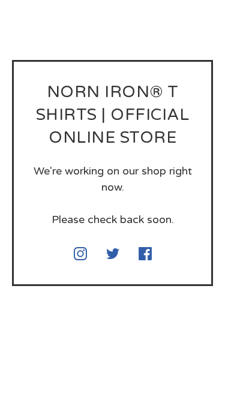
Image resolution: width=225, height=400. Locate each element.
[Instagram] (80, 253)
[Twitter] (113, 253)
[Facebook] (145, 253)
